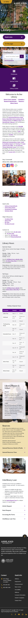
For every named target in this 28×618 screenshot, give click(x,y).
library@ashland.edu (16, 236)
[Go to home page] (20, 4)
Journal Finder (14, 81)
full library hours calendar (13, 288)
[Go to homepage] (7, 543)
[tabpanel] (14, 194)
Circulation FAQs (9, 219)
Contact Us (5, 230)
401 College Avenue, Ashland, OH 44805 (7, 580)
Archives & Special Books (11, 206)
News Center (18, 587)
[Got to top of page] (25, 536)
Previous (4, 193)
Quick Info (18, 575)
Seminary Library (9, 211)
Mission (7, 392)
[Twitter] (12, 614)
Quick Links (5, 204)
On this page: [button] (9, 44)
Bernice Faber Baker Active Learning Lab (12, 119)
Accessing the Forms (8, 514)
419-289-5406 (10, 233)
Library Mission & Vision (12, 387)
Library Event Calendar (10, 99)
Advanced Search (9, 60)
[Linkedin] (26, 614)
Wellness (17, 592)
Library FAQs (8, 220)
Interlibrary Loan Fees (9, 519)
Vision (6, 403)
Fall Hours (5, 274)
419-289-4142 (6, 584)
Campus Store (18, 600)
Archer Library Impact (10, 207)
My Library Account (9, 223)
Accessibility (18, 589)
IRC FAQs (7, 222)
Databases (14, 74)
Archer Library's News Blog (12, 289)
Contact (4, 575)
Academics (5, 10)
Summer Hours (6, 247)
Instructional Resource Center (15, 117)
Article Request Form (11, 500)
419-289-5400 (17, 232)
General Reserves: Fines (9, 452)
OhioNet (11, 134)
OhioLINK (20, 126)
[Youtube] (19, 614)
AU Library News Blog (11, 261)
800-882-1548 (6, 587)
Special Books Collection (8, 122)
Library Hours (8, 243)
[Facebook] (15, 614)
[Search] (22, 56)
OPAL (19, 131)
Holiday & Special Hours (14, 306)
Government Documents (11, 209)
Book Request (6, 510)
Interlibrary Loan (9, 480)
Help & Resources (7, 217)
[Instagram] (22, 614)
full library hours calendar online (15, 259)
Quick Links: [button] (9, 37)
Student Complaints (19, 597)
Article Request (7, 506)
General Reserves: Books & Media (12, 448)
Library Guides (14, 88)
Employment (18, 581)
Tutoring (18, 143)
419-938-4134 (14, 235)
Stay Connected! (7, 159)
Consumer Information (20, 595)
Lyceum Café (12, 152)
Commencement (19, 584)
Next (24, 193)
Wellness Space (17, 120)
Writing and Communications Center (11, 142)
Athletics (17, 578)
